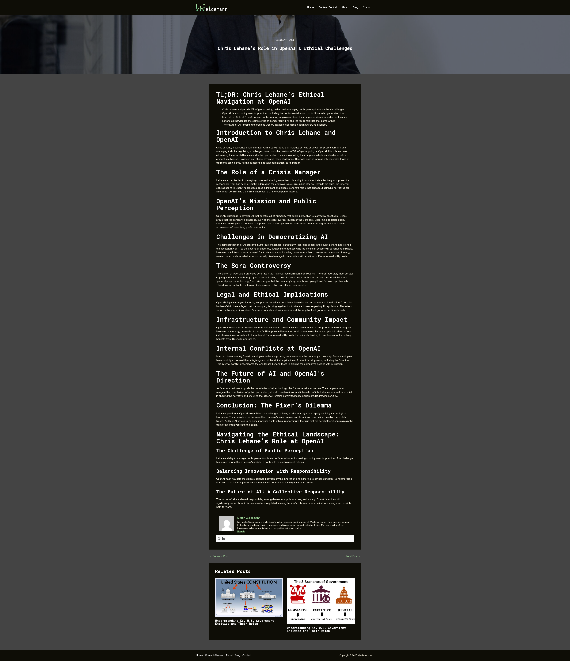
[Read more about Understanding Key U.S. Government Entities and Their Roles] (249, 597)
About (344, 7)
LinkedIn (241, 531)
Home (310, 7)
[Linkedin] (223, 538)
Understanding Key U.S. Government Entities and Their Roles (244, 622)
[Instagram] (219, 538)
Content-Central (328, 7)
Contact (367, 7)
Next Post (353, 556)
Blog (355, 7)
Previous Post (218, 556)
